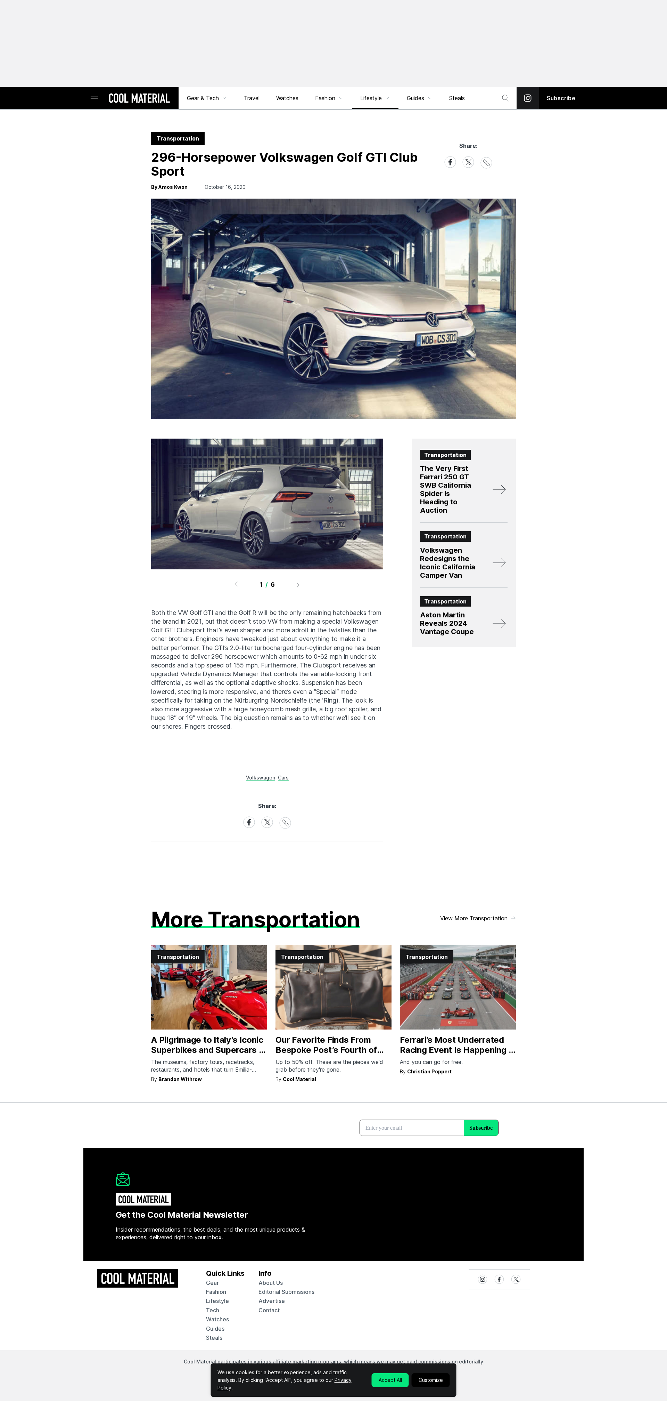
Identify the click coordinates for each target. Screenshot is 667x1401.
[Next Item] (298, 585)
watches (217, 1319)
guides (215, 1328)
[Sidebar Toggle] (94, 98)
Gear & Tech (203, 98)
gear (212, 1282)
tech (212, 1310)
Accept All (390, 1380)
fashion (216, 1291)
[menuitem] (207, 98)
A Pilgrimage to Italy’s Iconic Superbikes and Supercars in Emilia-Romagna (208, 1050)
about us (270, 1282)
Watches (287, 98)
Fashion (325, 98)
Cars (283, 777)
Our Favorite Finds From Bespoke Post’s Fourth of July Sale (326, 1050)
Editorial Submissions (286, 1291)
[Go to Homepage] (139, 98)
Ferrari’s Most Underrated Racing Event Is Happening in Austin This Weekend (457, 1050)
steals (457, 98)
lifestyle (217, 1300)
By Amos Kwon (169, 187)
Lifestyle (371, 98)
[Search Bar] (505, 98)
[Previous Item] (236, 585)
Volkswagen (260, 777)
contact (269, 1310)
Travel (252, 98)
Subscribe (561, 98)
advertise (271, 1300)
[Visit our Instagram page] (528, 98)
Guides (415, 98)
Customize (431, 1380)
